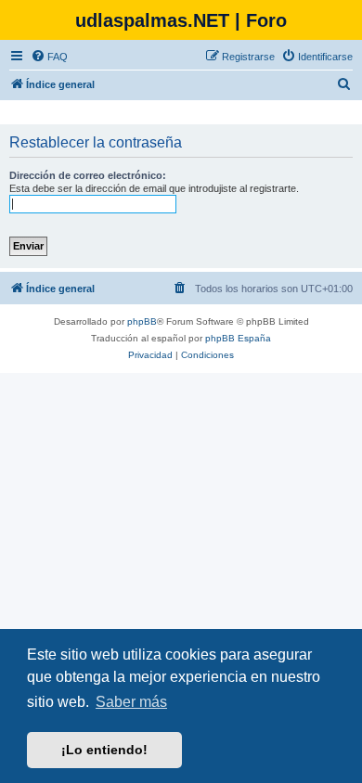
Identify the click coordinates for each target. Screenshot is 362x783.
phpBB (142, 321)
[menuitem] (49, 56)
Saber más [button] (131, 702)
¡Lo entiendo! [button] (104, 749)
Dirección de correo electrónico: (87, 175)
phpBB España (238, 338)
